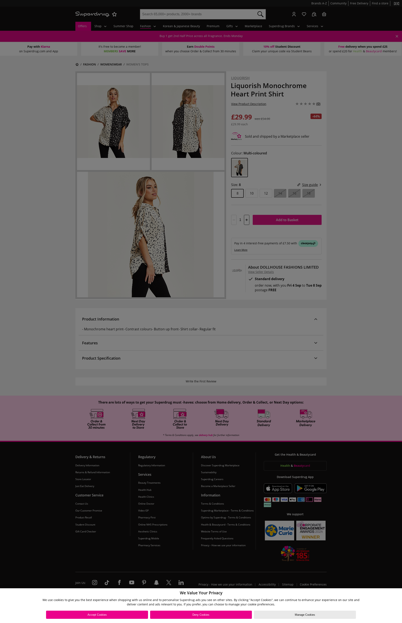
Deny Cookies (200, 614)
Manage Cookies (305, 614)
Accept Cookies (97, 614)
